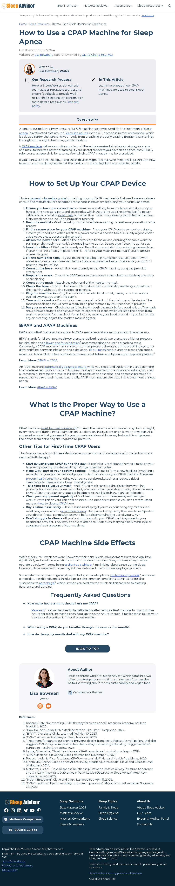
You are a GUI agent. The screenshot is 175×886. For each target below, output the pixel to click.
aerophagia (47, 583)
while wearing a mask (124, 575)
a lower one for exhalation (62, 343)
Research (38, 610)
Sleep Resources (39, 24)
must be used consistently (59, 428)
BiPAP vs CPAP (47, 360)
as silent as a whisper (78, 564)
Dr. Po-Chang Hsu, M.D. (97, 54)
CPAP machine (32, 146)
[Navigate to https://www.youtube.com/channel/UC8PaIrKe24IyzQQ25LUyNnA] (48, 706)
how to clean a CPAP (52, 503)
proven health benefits (42, 478)
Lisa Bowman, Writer (54, 71)
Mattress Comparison (25, 819)
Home (23, 24)
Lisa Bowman (43, 54)
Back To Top (87, 648)
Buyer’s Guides (26, 829)
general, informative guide (48, 198)
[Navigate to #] (169, 5)
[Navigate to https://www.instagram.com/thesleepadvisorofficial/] (40, 706)
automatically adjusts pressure (65, 366)
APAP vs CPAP (47, 387)
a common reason (73, 511)
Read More (148, 15)
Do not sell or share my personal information (115, 873)
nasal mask (65, 215)
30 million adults (76, 133)
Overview (85, 119)
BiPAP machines (100, 350)
